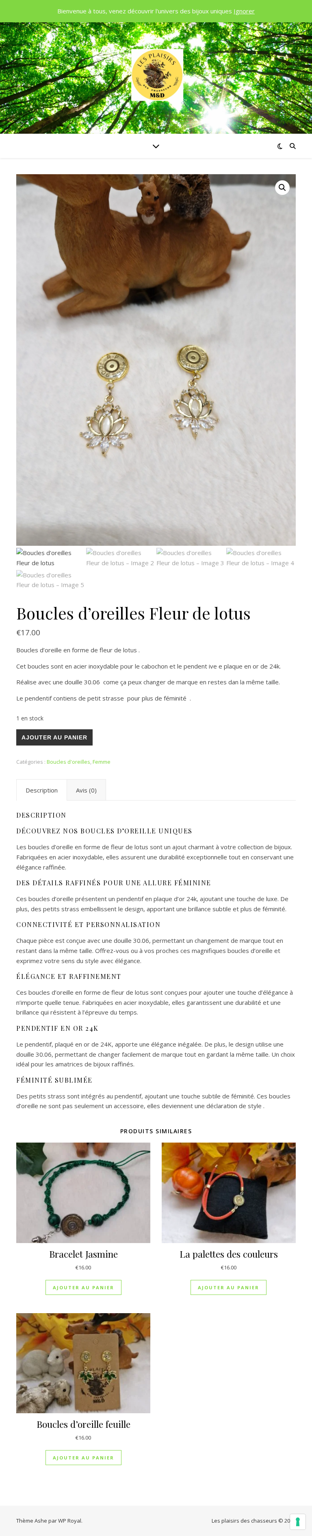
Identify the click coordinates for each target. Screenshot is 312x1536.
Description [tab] (42, 790)
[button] (282, 187)
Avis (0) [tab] (86, 790)
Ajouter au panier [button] (83, 1287)
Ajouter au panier (54, 737)
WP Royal (69, 1520)
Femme (101, 761)
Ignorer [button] (244, 11)
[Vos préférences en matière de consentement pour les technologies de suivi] (298, 1522)
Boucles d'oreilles (68, 761)
